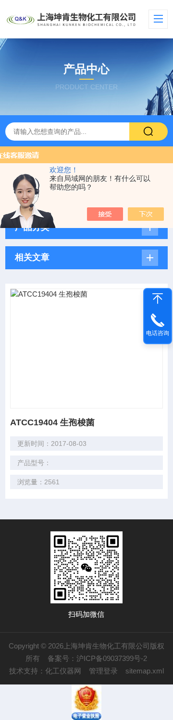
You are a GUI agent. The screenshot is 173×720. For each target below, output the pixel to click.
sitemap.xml (144, 671)
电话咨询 (157, 333)
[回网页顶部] (157, 298)
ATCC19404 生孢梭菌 (52, 422)
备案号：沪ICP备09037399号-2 (97, 658)
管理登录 (103, 671)
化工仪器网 (63, 671)
